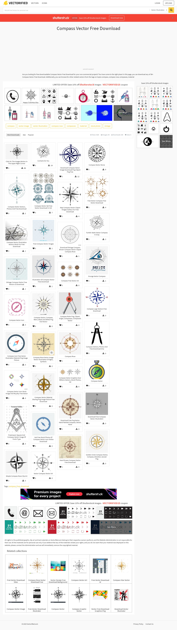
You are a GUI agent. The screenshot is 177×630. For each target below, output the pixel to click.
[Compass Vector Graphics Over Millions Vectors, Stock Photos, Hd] (70, 372)
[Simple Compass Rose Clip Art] (16, 462)
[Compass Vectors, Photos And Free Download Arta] (97, 333)
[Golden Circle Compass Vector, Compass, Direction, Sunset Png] (97, 441)
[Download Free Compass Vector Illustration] (97, 404)
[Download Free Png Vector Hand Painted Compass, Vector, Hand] (70, 406)
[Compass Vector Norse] (97, 153)
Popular (31, 135)
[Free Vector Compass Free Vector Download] (97, 187)
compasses (71, 126)
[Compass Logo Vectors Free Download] (97, 297)
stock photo (95, 126)
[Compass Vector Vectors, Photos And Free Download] (16, 190)
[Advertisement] (88, 51)
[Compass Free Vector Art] (70, 271)
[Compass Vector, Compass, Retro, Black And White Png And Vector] (43, 304)
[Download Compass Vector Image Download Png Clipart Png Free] (70, 155)
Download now (117, 18)
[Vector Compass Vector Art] (43, 462)
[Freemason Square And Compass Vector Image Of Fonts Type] (16, 419)
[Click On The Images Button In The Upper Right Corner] (16, 151)
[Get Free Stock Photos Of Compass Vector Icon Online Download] (43, 424)
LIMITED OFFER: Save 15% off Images (77, 84)
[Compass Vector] (97, 369)
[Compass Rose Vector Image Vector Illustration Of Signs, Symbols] (43, 344)
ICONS (44, 3)
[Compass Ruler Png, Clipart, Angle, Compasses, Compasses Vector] (70, 303)
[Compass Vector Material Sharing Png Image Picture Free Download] (43, 384)
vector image (24, 126)
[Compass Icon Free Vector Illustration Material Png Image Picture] (16, 343)
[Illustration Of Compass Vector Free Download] (43, 266)
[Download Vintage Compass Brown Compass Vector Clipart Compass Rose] (70, 234)
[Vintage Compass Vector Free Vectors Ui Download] (16, 269)
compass (11, 126)
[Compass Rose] (70, 343)
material (83, 126)
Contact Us (149, 624)
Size (24, 135)
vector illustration (40, 126)
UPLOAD (168, 3)
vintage (107, 126)
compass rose (57, 126)
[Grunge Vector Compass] (97, 260)
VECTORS (35, 3)
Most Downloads (13, 135)
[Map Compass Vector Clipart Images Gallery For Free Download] (70, 194)
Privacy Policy (138, 624)
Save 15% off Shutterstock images (154, 83)
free (18, 486)
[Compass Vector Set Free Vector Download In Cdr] (43, 188)
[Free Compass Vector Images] (43, 231)
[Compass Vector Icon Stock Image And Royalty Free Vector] (16, 381)
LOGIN (157, 3)
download (25, 486)
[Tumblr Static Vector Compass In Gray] (97, 222)
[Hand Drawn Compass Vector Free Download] (70, 447)
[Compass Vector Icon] (16, 307)
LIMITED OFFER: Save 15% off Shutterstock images (78, 503)
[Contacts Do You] (43, 151)
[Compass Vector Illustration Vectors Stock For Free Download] (16, 230)
